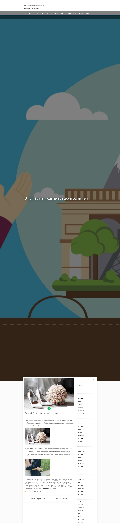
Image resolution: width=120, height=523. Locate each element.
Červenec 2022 (81, 507)
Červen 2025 (81, 413)
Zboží (87, 13)
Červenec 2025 (81, 410)
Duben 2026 (80, 398)
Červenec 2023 (81, 476)
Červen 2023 (81, 479)
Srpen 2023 (80, 473)
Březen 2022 (81, 519)
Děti (37, 13)
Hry (48, 13)
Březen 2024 (81, 451)
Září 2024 (80, 441)
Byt (26, 13)
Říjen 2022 (80, 504)
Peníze (69, 13)
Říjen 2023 (80, 466)
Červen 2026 (81, 392)
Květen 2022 (81, 513)
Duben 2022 (80, 516)
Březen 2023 (81, 488)
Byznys (31, 13)
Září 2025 (80, 404)
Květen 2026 (81, 395)
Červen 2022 (81, 510)
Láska (56, 13)
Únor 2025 (80, 426)
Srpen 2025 (80, 407)
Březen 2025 (81, 423)
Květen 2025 (81, 416)
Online (62, 13)
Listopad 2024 (81, 435)
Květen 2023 (81, 482)
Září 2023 (80, 469)
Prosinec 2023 (81, 460)
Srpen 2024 (80, 445)
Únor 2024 (80, 454)
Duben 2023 (80, 485)
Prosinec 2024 (81, 432)
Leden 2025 (80, 429)
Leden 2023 (80, 494)
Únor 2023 (80, 491)
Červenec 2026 (81, 388)
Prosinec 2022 (81, 498)
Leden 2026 (80, 401)
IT (51, 13)
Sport (75, 13)
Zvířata (27, 17)
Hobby (42, 13)
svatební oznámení (44, 488)
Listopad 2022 (81, 501)
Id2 (26, 3)
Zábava (81, 13)
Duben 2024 (80, 448)
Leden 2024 (80, 457)
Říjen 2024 (80, 438)
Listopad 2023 (81, 463)
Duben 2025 (80, 420)
